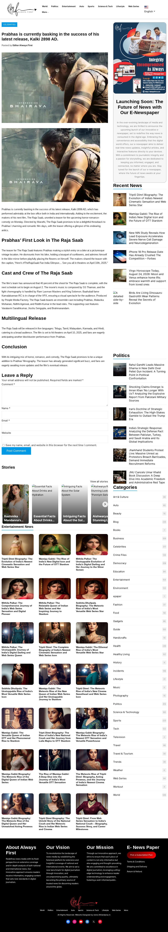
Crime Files (119, 554)
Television (119, 737)
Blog (115, 521)
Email (6, 420)
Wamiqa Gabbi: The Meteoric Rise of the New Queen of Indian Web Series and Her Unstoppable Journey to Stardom (54, 694)
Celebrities (9, 24)
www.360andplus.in (102, 915)
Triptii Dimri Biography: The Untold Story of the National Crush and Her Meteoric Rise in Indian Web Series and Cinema (54, 824)
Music (116, 687)
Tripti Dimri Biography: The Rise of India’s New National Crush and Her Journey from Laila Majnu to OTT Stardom (55, 736)
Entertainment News (17, 526)
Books (116, 530)
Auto (116, 505)
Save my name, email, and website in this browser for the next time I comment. (51, 445)
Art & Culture (120, 496)
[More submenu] (48, 12)
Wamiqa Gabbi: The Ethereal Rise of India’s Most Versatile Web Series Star (92, 650)
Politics (117, 703)
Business (118, 538)
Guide (116, 629)
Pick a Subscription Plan (141, 855)
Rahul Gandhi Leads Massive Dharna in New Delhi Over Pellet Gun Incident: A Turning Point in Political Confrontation (147, 371)
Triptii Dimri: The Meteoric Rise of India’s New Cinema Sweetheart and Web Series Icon (91, 692)
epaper (117, 596)
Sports (117, 720)
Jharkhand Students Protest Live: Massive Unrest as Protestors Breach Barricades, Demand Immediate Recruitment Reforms (147, 456)
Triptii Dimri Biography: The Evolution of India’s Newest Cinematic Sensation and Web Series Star (17, 562)
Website (6, 432)
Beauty (117, 513)
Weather (118, 770)
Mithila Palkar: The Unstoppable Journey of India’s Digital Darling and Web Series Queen (16, 651)
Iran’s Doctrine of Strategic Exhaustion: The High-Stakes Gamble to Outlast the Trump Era (147, 414)
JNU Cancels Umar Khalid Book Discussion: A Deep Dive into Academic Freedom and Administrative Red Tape (147, 477)
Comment (8, 384)
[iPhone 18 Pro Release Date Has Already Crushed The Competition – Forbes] (119, 257)
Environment (120, 588)
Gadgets (118, 621)
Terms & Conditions (136, 861)
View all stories (99, 481)
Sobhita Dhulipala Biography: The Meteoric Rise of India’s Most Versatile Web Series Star (90, 607)
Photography (120, 695)
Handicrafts (119, 637)
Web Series (119, 778)
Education (119, 571)
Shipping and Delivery (137, 866)
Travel (116, 745)
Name (6, 408)
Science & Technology (126, 712)
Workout (118, 786)
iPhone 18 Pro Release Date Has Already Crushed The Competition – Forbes (146, 255)
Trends (117, 761)
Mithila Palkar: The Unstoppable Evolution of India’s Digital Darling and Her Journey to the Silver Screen (90, 564)
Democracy (119, 563)
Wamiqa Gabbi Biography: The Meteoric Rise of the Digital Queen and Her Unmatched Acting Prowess (17, 822)
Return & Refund (134, 871)
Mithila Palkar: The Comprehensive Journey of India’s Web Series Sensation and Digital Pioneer (17, 608)
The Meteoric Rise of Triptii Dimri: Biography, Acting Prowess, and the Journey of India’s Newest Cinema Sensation (91, 779)
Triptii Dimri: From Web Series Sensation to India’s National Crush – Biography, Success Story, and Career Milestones (91, 824)
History (117, 662)
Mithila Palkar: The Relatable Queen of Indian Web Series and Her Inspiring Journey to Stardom (53, 608)
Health (117, 645)
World (116, 794)
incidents (118, 670)
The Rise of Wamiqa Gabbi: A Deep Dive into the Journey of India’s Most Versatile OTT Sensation (54, 778)
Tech (116, 728)
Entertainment (121, 579)
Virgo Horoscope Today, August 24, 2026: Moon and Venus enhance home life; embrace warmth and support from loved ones (147, 277)
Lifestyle (118, 679)
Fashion (117, 604)
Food (116, 612)
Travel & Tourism (123, 753)
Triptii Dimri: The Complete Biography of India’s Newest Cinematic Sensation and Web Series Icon (54, 651)
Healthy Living (121, 654)
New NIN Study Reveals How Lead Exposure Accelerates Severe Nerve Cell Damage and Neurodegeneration (147, 238)
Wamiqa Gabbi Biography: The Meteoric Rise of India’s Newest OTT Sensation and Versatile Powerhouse (91, 736)
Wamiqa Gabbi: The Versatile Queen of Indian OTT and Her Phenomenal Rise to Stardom (16, 736)
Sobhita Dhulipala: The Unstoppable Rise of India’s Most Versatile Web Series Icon (17, 692)
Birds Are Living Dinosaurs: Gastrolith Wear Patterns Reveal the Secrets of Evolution (145, 298)
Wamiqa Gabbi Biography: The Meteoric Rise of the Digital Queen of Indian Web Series (17, 778)
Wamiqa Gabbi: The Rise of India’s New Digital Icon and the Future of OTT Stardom (54, 561)
